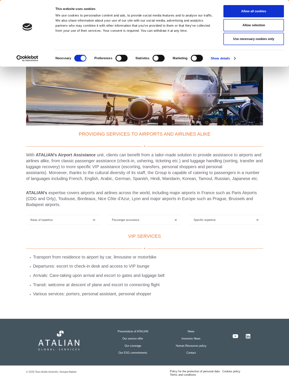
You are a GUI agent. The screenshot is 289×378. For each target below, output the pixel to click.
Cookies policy (231, 371)
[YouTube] (235, 336)
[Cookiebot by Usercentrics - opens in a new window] (27, 58)
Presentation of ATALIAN (133, 331)
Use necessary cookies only (253, 39)
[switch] (122, 58)
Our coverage (133, 345)
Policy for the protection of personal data (195, 371)
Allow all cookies (253, 11)
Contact (191, 352)
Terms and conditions (183, 374)
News (191, 331)
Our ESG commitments (132, 352)
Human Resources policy (191, 345)
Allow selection (253, 25)
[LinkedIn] (248, 336)
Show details (220, 58)
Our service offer (132, 338)
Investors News (191, 338)
